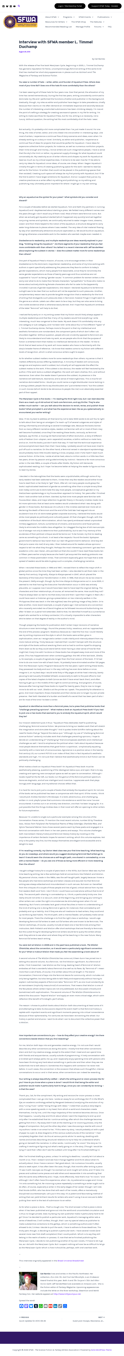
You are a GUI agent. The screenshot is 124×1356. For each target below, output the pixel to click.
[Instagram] (11, 6)
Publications (103, 17)
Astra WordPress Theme (101, 1350)
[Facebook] (3, 6)
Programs (67, 17)
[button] (19, 6)
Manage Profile (83, 26)
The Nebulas (96, 22)
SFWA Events (85, 17)
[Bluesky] (7, 6)
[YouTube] (14, 6)
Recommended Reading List (58, 26)
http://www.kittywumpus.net (67, 1294)
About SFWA (51, 17)
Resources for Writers (55, 22)
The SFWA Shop (78, 22)
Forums (97, 26)
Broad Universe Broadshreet (70, 1260)
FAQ (109, 26)
